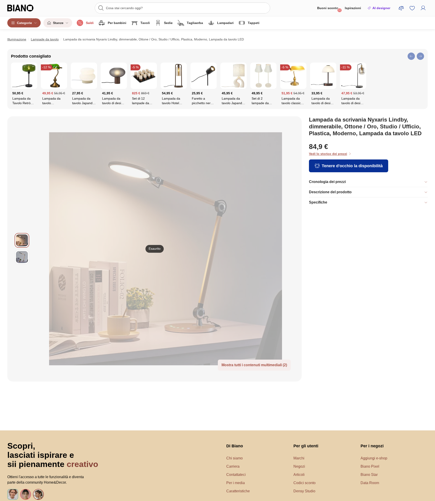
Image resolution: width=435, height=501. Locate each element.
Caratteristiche (238, 491)
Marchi (298, 458)
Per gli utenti (305, 446)
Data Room (370, 483)
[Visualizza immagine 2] (22, 257)
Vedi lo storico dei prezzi (328, 154)
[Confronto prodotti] (401, 8)
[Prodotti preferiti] (412, 8)
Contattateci (236, 475)
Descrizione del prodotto (330, 192)
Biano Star (369, 475)
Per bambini (117, 23)
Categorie (24, 23)
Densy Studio (304, 491)
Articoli (299, 475)
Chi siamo (234, 458)
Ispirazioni (353, 8)
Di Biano (234, 446)
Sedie (168, 23)
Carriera (233, 466)
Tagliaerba (195, 23)
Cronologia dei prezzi (327, 182)
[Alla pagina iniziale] (28, 8)
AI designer (381, 8)
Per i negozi (372, 446)
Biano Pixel (370, 466)
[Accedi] (423, 8)
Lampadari (225, 23)
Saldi (90, 23)
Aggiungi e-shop (374, 458)
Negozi (299, 466)
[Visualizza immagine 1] (22, 240)
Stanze (58, 23)
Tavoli (145, 23)
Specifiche (318, 202)
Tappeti (253, 23)
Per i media (235, 483)
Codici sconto (304, 483)
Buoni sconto (329, 9)
